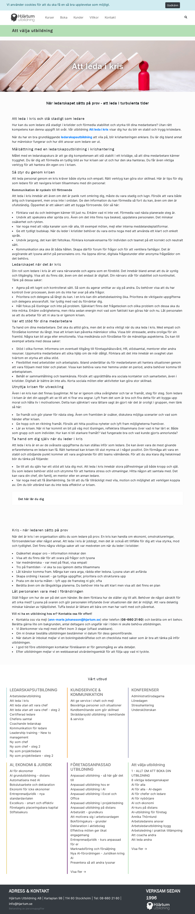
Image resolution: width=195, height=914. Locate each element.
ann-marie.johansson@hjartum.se (74, 619)
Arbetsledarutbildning (25, 696)
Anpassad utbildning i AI (87, 789)
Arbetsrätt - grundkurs (86, 812)
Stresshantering (142, 705)
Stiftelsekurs (19, 812)
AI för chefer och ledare (148, 794)
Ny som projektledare (25, 751)
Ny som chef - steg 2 (25, 746)
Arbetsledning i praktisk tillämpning (156, 830)
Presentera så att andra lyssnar (92, 862)
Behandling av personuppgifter (26, 908)
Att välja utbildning (32, 30)
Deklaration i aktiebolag (87, 826)
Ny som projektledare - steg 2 (31, 755)
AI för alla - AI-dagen (146, 789)
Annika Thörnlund (144, 817)
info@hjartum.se (20, 904)
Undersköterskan (143, 710)
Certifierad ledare (22, 714)
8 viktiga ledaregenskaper (150, 780)
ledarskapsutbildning (76, 137)
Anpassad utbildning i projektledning (96, 803)
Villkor (94, 17)
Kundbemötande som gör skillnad (94, 710)
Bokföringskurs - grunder (88, 821)
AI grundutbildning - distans (30, 775)
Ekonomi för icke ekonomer (30, 789)
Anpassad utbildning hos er (90, 785)
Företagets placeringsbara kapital (34, 807)
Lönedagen (139, 701)
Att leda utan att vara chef (29, 705)
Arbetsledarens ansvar (147, 821)
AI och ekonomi (142, 803)
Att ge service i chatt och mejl (92, 701)
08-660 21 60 (109, 898)
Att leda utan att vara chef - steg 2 (35, 710)
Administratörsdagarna (147, 696)
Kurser (49, 17)
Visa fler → (78, 872)
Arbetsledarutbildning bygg (151, 826)
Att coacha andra (143, 835)
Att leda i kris (98, 129)
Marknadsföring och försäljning (92, 849)
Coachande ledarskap (25, 723)
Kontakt (110, 17)
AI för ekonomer (21, 771)
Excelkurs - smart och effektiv (32, 803)
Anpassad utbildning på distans (93, 807)
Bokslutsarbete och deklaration (32, 785)
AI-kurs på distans (144, 807)
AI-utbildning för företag (149, 812)
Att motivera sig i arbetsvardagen (94, 817)
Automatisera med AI (25, 780)
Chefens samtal (21, 719)
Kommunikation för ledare (28, 728)
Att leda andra (141, 839)
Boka (63, 17)
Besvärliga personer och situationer (95, 705)
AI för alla (138, 785)
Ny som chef (19, 742)
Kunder (78, 17)
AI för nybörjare (142, 798)
